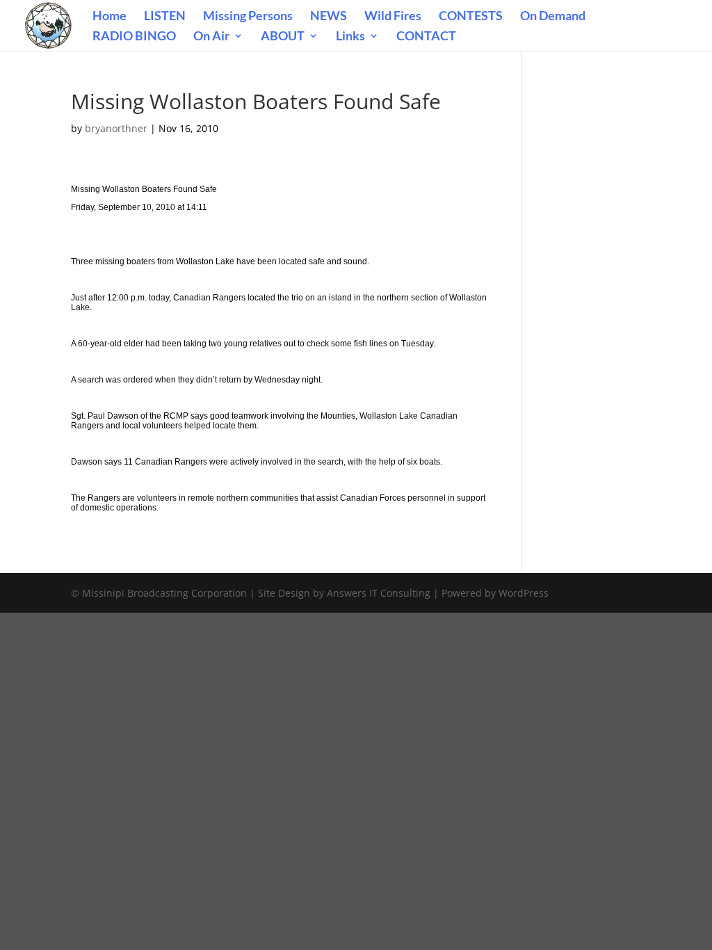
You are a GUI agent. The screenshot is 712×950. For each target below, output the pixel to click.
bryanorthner (116, 128)
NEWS (328, 16)
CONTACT (426, 37)
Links (350, 37)
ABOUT (283, 37)
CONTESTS (471, 16)
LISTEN (165, 16)
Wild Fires (392, 16)
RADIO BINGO (134, 37)
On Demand (552, 16)
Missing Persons (248, 16)
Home (109, 16)
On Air (211, 37)
